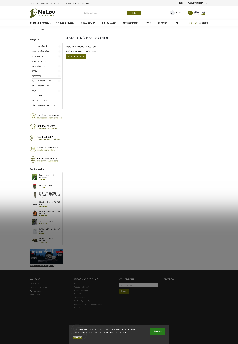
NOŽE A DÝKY (37, 96)
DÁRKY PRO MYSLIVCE (40, 86)
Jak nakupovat (80, 297)
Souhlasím (158, 331)
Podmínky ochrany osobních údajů (88, 304)
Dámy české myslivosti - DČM (44, 105)
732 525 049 (38, 291)
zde (124, 332)
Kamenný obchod (81, 290)
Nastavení (77, 338)
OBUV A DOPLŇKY (38, 56)
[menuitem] (41, 23)
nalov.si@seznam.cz (41, 287)
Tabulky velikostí (195, 3)
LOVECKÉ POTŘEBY (39, 66)
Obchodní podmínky (82, 301)
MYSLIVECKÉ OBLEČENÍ (41, 51)
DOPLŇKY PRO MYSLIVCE (41, 81)
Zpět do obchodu (76, 56)
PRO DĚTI (35, 91)
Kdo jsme (78, 308)
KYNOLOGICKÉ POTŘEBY (41, 46)
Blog (181, 3)
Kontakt (77, 294)
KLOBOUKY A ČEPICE (40, 61)
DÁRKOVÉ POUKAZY (39, 101)
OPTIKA (35, 71)
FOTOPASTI (36, 76)
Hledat (134, 13)
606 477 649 (35, 294)
